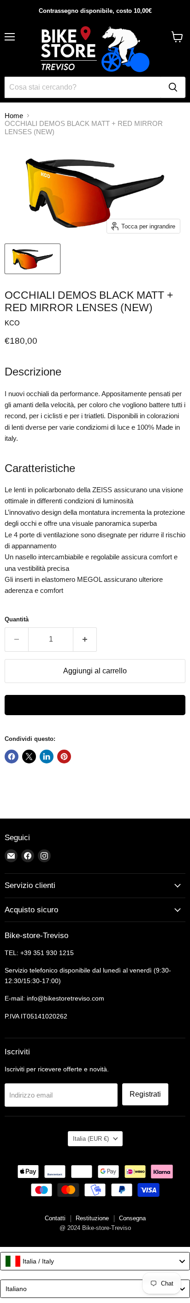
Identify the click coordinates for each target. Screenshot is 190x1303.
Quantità (17, 619)
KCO (12, 323)
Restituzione (92, 1218)
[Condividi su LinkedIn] (46, 756)
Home (14, 115)
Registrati (145, 1094)
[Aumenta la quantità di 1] (85, 639)
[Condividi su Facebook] (11, 756)
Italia (91, 1138)
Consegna (132, 1218)
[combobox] (95, 1261)
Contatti (55, 1218)
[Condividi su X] (29, 756)
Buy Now (95, 705)
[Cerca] (172, 87)
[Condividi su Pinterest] (64, 756)
